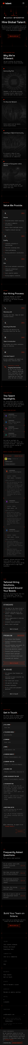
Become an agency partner (12, 992)
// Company (7, 739)
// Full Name (7, 724)
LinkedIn (6, 1002)
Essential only (7, 1042)
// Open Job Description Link (11, 776)
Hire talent (7, 974)
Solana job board (9, 947)
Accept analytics (17, 1042)
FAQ (5, 964)
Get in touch (14, 629)
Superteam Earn (9, 949)
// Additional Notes (9, 807)
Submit (20, 831)
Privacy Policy (9, 826)
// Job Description (8, 783)
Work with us (14, 36)
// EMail (6, 746)
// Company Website (9, 754)
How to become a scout (11, 984)
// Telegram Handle (9, 732)
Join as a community (10, 956)
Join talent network (10, 944)
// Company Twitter (9, 761)
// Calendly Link (8, 769)
